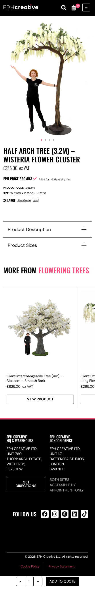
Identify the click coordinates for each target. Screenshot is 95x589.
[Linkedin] (74, 514)
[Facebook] (45, 514)
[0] (73, 7)
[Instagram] (55, 514)
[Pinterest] (64, 514)
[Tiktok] (84, 514)
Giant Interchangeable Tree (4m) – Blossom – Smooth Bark (35, 378)
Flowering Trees (63, 270)
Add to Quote (62, 581)
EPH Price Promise (17, 178)
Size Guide (24, 200)
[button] (41, 140)
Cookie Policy (30, 566)
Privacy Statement (62, 566)
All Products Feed (53, 532)
